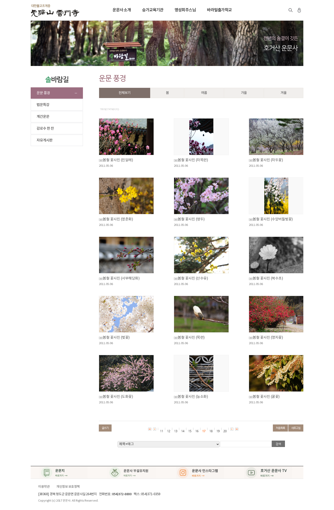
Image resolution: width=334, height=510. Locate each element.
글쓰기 (105, 427)
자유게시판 (44, 140)
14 (182, 431)
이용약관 (44, 486)
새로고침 (295, 427)
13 (175, 431)
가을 (244, 93)
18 (210, 431)
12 (168, 431)
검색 (291, 10)
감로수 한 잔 (45, 128)
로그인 (299, 10)
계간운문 (43, 117)
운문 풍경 (43, 93)
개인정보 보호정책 (68, 486)
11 (161, 431)
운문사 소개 (121, 10)
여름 (204, 93)
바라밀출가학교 (219, 10)
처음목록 (280, 427)
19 (217, 431)
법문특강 (43, 105)
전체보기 (124, 93)
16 (196, 431)
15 (189, 431)
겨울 (284, 93)
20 (225, 431)
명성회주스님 (185, 10)
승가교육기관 (152, 10)
